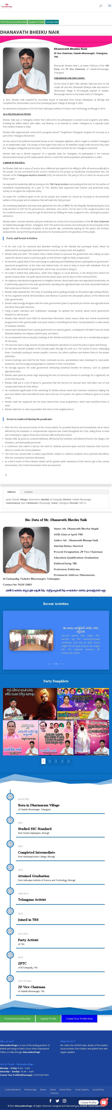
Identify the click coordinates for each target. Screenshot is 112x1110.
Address (11, 491)
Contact (28, 491)
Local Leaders (82, 1089)
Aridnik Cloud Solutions (92, 1105)
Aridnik (3, 1048)
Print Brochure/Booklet (13, 22)
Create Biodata (13, 1089)
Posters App (30, 1089)
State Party (65, 1089)
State (53, 1089)
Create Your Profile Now (79, 1018)
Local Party (98, 1089)
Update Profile (36, 22)
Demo (43, 1089)
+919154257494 (41, 1075)
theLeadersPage (23, 1105)
